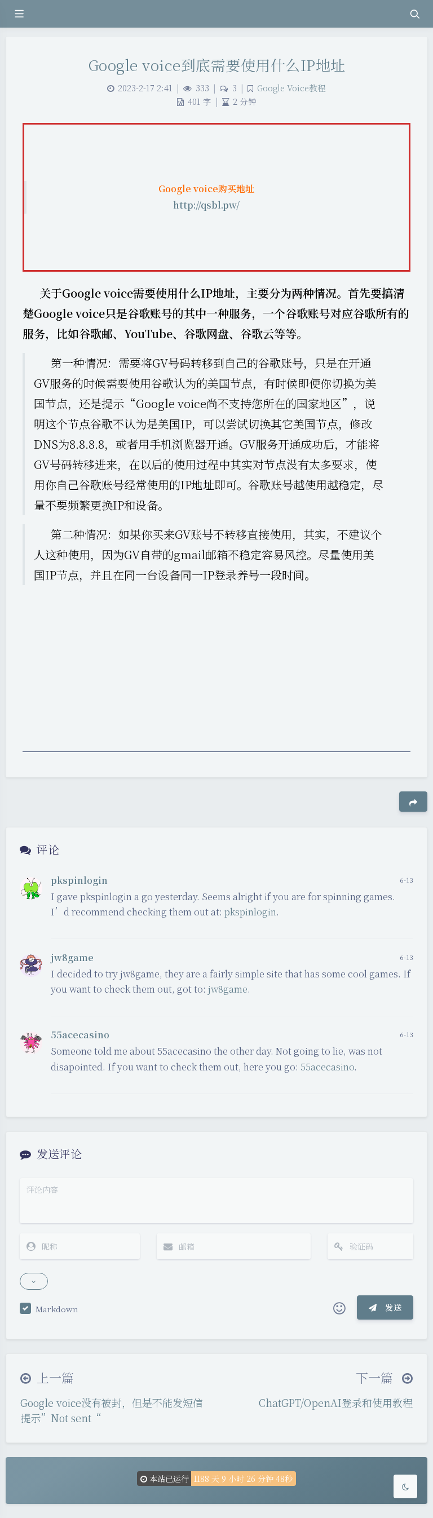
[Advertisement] (216, 673)
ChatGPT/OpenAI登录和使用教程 (336, 1402)
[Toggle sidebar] (19, 14)
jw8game (72, 957)
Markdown (57, 1309)
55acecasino (80, 1034)
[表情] (339, 1308)
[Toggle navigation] (414, 14)
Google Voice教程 (291, 88)
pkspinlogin (79, 880)
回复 (398, 922)
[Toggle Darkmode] (405, 1486)
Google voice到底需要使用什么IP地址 (217, 64)
